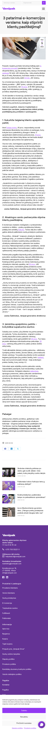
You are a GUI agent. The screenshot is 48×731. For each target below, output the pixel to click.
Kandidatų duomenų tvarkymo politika (16, 669)
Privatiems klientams (10, 588)
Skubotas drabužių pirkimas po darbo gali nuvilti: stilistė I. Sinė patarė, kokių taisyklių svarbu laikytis (31, 470)
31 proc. (38, 135)
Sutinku (24, 710)
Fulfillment (6, 613)
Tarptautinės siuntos (10, 608)
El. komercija (7, 603)
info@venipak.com (9, 573)
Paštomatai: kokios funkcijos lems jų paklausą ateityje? (31, 483)
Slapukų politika (17, 728)
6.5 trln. (27, 78)
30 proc (34, 339)
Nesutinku (24, 717)
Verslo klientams (8, 593)
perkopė (5, 73)
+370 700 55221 (11, 549)
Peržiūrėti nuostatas (24, 723)
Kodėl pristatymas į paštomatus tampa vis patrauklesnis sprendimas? (31, 496)
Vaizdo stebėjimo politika (11, 674)
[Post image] (8, 472)
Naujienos (6, 634)
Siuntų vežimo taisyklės (11, 654)
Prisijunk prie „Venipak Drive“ (13, 649)
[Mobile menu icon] (43, 8)
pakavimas (34, 371)
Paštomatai (6, 618)
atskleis (41, 357)
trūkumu (21, 230)
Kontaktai (5, 685)
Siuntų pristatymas (9, 598)
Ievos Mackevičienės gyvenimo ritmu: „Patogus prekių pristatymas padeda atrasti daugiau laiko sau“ (30, 510)
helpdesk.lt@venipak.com (15, 556)
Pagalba (5, 690)
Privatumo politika (30, 728)
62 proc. (32, 264)
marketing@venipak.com (11, 564)
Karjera (5, 639)
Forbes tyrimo (11, 128)
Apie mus (5, 629)
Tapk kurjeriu (7, 644)
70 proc (24, 87)
